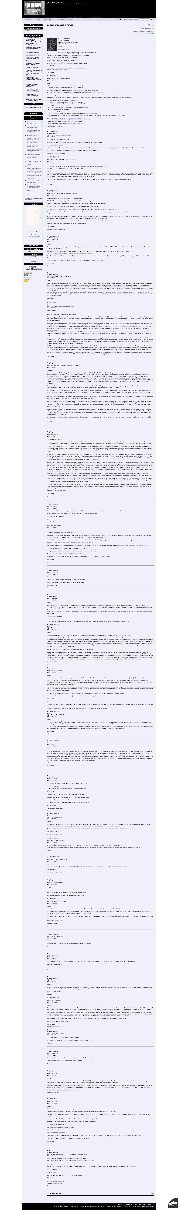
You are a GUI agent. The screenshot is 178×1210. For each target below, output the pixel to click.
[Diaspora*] (136, 33)
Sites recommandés (105, 1206)
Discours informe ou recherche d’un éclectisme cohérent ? (33, 58)
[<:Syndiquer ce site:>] (28, 273)
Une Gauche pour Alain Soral (33, 55)
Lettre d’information (91, 1206)
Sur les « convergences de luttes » (32, 74)
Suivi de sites (117, 1206)
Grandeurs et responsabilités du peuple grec (34, 71)
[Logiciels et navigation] (28, 277)
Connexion (146, 1206)
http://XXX (113, 753)
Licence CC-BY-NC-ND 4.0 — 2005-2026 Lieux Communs (135, 1204)
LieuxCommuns (150, 29)
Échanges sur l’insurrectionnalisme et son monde (33, 60)
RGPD (57, 1206)
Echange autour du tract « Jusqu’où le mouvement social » (32, 91)
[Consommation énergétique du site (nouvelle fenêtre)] (28, 275)
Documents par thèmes (94, 17)
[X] (153, 33)
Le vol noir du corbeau (31, 43)
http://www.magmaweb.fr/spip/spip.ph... (57, 62)
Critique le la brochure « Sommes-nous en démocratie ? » (31, 85)
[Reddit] (147, 33)
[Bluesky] (134, 33)
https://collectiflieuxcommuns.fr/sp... (61, 826)
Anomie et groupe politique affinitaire (32, 97)
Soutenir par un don (173, 1203)
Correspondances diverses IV (33, 37)
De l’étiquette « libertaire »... (33, 69)
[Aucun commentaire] (149, 25)
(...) (25, 192)
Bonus (26, 194)
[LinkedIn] (140, 33)
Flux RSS (81, 1206)
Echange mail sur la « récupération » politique (32, 95)
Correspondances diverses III (33, 41)
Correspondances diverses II (33, 52)
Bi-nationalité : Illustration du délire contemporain (33, 64)
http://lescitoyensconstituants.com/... (132, 1135)
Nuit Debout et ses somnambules (30, 45)
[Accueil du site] (34, 8)
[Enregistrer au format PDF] (152, 25)
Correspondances (49, 19)
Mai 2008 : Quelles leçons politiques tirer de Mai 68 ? (32, 89)
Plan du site (64, 1206)
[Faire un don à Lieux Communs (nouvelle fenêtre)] (28, 281)
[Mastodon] (142, 33)
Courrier (28, 30)
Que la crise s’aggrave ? (32, 75)
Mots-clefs (73, 1206)
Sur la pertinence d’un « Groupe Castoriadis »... (34, 82)
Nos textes (53, 17)
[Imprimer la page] (144, 33)
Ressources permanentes (73, 17)
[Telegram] (149, 33)
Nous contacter (127, 1206)
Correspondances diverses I (65, 19)
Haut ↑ (152, 1206)
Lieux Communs (54, 2)
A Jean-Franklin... (30, 66)
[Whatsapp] (151, 33)
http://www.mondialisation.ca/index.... (87, 247)
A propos (32, 17)
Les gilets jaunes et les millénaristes (31, 51)
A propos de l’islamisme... (32, 67)
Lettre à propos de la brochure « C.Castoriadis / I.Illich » (33, 100)
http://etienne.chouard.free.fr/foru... (94, 1135)
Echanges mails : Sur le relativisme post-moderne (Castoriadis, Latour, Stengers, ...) (33, 79)
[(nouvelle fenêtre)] (33, 218)
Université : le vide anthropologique (30, 40)
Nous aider (138, 1206)
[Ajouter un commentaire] (152, 1193)
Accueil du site (29, 19)
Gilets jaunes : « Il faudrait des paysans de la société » (33, 48)
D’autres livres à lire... (33, 240)
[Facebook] (138, 33)
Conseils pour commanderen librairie (33, 237)
